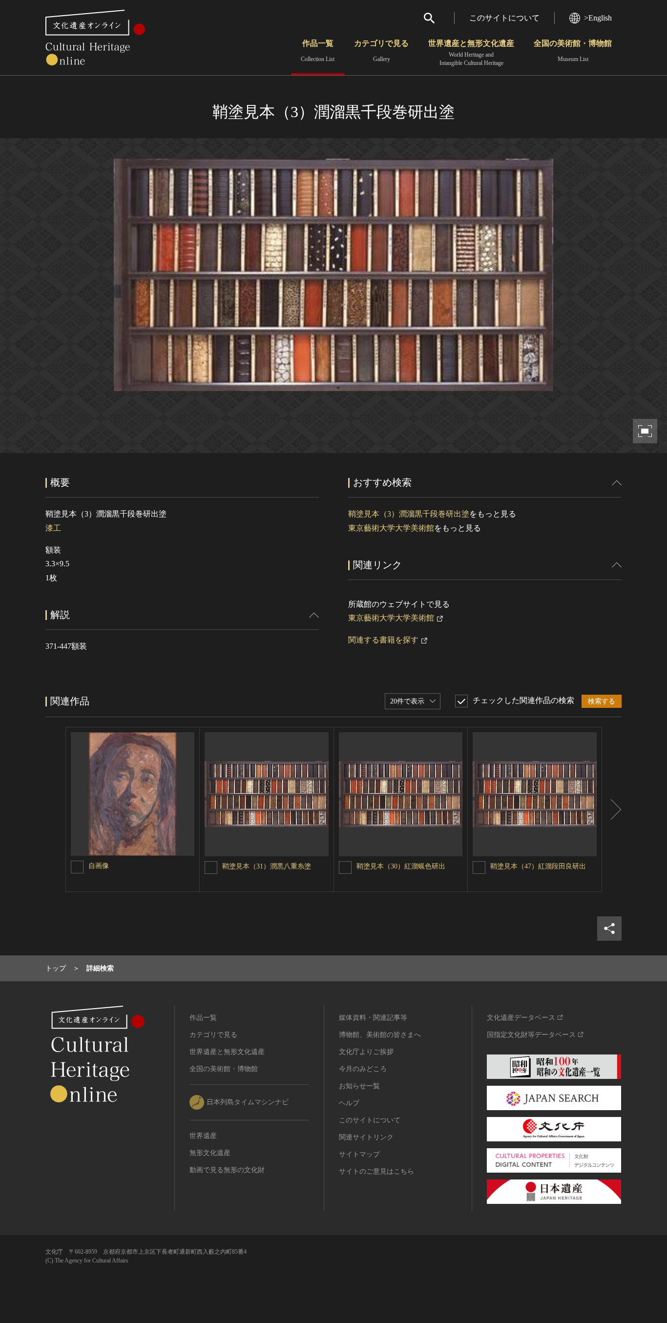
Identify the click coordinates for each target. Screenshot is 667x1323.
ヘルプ (349, 1103)
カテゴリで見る (381, 50)
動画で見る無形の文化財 (227, 1170)
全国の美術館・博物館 (573, 50)
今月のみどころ (363, 1069)
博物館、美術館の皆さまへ (380, 1034)
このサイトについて (504, 18)
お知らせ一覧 (359, 1086)
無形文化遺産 (209, 1153)
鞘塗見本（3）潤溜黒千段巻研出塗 (408, 514)
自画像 (98, 865)
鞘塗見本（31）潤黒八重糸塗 (266, 866)
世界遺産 (203, 1135)
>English (598, 18)
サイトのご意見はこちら (376, 1171)
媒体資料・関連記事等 (373, 1017)
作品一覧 (317, 50)
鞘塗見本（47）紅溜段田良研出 (538, 866)
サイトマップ (359, 1154)
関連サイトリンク (366, 1137)
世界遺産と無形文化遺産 (471, 52)
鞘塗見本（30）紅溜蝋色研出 (400, 866)
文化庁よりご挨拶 (366, 1051)
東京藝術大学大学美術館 (391, 528)
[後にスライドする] (612, 809)
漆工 (53, 528)
